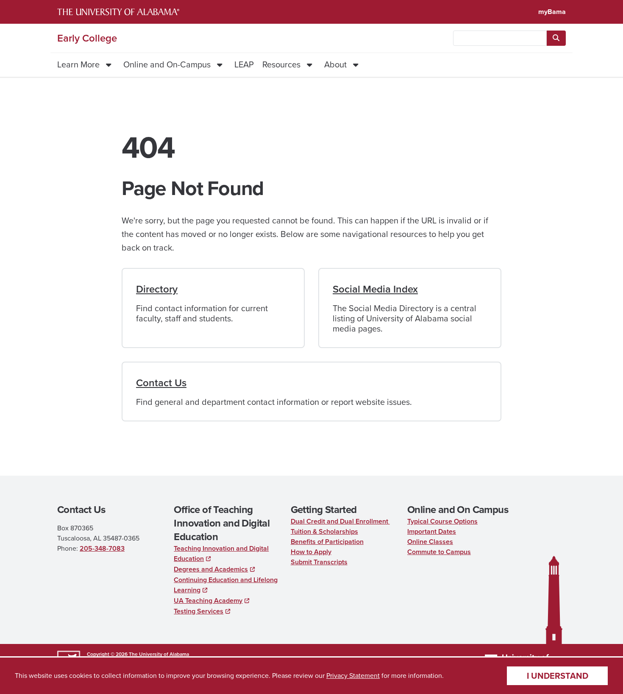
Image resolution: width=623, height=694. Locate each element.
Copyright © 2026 (107, 654)
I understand (557, 675)
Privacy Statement (353, 675)
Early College (87, 38)
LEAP (244, 64)
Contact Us (161, 382)
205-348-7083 (102, 548)
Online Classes (430, 541)
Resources (281, 64)
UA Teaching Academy (208, 600)
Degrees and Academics (211, 569)
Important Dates (431, 531)
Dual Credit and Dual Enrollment (340, 521)
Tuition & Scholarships (324, 531)
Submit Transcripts (319, 562)
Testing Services (198, 611)
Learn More (78, 64)
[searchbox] (500, 38)
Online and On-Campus (167, 64)
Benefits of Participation (327, 541)
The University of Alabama (159, 654)
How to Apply (311, 552)
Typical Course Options (442, 521)
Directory (157, 289)
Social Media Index (375, 289)
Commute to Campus (439, 552)
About (335, 64)
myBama (552, 12)
